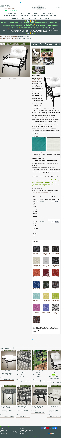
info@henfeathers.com (9, 8)
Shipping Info (4, 430)
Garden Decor (12, 13)
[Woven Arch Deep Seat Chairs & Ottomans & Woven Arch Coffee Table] (37, 65)
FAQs (1, 428)
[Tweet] (32, 340)
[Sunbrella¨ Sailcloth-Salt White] (53, 150)
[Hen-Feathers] (2, 6)
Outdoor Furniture (47, 13)
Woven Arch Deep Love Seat (54, 407)
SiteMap (22, 433)
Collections (15, 18)
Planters (22, 13)
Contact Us (3, 433)
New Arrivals (35, 15)
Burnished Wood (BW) (46, 254)
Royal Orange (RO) (36, 277)
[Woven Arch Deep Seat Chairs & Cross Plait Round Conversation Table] (38, 73)
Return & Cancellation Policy (8, 432)
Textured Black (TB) (55, 254)
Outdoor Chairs (14, 36)
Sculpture (44, 15)
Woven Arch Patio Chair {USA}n (38, 371)
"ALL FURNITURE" (15, 38)
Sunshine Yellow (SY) (46, 301)
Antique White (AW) (36, 266)
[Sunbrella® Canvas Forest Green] (39, 150)
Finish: (46, 199)
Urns (28, 13)
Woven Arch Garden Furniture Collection (37, 80)
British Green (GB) (46, 289)
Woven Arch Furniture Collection (22, 375)
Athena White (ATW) (55, 313)
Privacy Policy (24, 432)
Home (1, 36)
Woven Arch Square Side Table (38, 407)
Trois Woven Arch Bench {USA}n (22, 407)
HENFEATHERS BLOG (10, 10)
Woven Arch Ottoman (7, 371)
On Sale (23, 18)
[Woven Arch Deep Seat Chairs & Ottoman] (48, 65)
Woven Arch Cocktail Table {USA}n (7, 407)
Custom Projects (44, 18)
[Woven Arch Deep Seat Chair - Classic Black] (36, 56)
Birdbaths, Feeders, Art (11, 15)
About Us (23, 428)
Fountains (35, 13)
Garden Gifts (24, 15)
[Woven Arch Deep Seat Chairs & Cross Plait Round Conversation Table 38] (47, 56)
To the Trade (32, 18)
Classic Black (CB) (55, 266)
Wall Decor (53, 15)
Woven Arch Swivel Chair (54, 371)
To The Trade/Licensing (27, 430)
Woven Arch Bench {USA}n (22, 371)
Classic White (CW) (46, 266)
